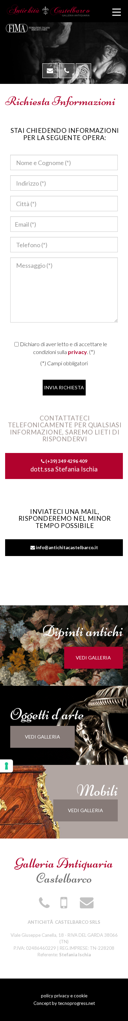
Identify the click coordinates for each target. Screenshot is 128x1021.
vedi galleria (93, 657)
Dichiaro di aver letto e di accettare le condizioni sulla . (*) (63, 348)
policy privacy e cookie (64, 995)
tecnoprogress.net (76, 1003)
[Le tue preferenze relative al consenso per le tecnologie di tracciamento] (6, 765)
